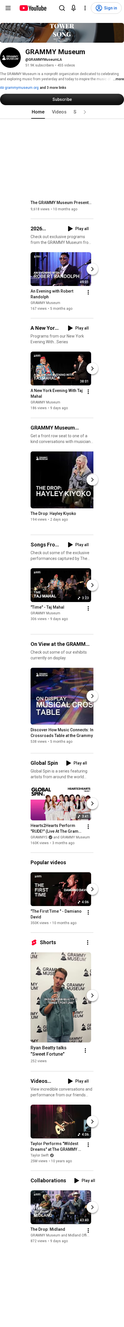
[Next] (92, 269)
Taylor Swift (40, 1155)
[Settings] (85, 8)
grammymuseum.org (21, 88)
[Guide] (8, 8)
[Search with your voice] (73, 8)
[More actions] (88, 292)
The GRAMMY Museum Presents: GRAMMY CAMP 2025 (62, 202)
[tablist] (62, 112)
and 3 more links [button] (53, 88)
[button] (85, 112)
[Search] (62, 8)
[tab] (38, 112)
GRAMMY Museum (45, 303)
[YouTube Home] (32, 8)
